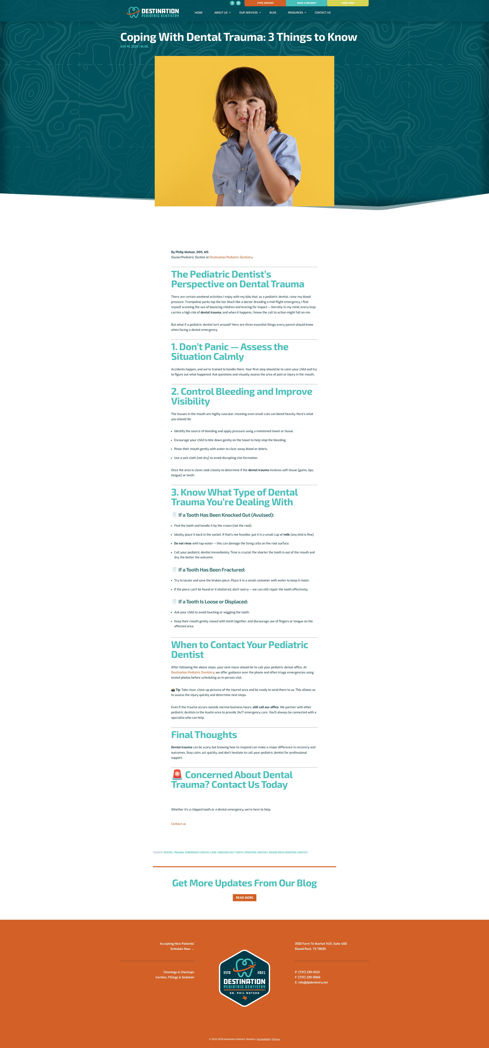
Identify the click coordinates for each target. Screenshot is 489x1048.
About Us (220, 13)
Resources (295, 13)
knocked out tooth (230, 852)
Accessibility (263, 1039)
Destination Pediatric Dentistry (231, 257)
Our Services (248, 13)
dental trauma (174, 852)
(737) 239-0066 (309, 977)
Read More (244, 898)
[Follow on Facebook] (232, 3)
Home (198, 13)
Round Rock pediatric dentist (288, 852)
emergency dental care (201, 852)
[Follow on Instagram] (238, 3)
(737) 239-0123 (265, 3)
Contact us (178, 824)
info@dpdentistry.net (313, 982)
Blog (273, 13)
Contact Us (323, 13)
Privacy (276, 1039)
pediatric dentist (256, 852)
